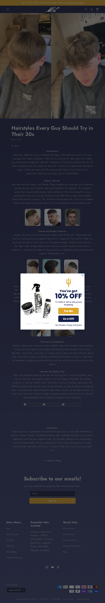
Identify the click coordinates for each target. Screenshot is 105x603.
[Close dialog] (83, 274)
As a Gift (68, 319)
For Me (68, 311)
